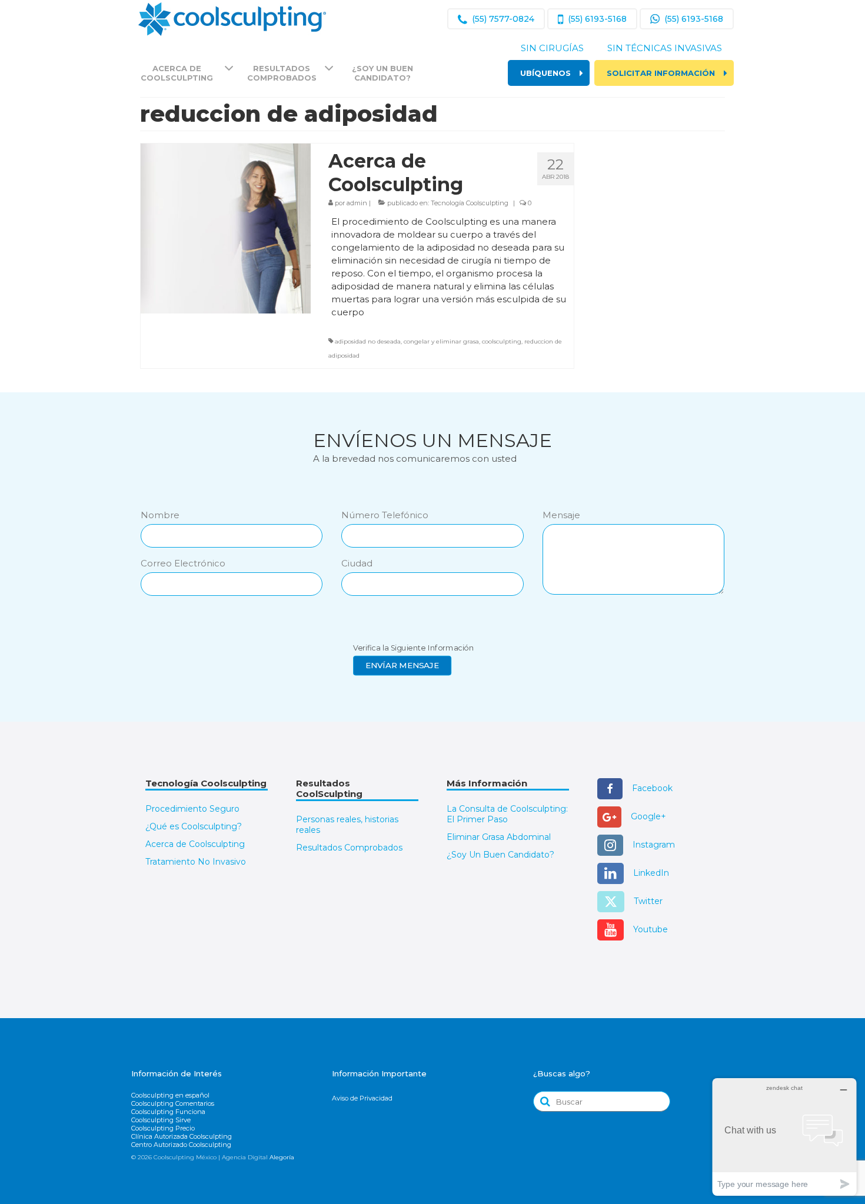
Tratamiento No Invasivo (195, 861)
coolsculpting (501, 341)
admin (357, 203)
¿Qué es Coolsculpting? (193, 826)
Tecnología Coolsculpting (469, 203)
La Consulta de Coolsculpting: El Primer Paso (507, 814)
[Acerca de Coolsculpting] (226, 228)
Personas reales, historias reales (347, 824)
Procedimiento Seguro (192, 808)
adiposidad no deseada (368, 341)
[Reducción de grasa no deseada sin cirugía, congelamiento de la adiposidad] (232, 18)
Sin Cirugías (552, 48)
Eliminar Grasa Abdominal (499, 837)
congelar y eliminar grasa (441, 341)
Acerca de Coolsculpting (195, 844)
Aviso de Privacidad (362, 1098)
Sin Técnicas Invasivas (664, 48)
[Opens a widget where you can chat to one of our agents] (784, 1136)
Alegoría (282, 1157)
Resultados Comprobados (349, 847)
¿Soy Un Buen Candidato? (500, 854)
